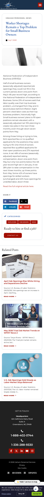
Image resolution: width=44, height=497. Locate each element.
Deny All (21, 494)
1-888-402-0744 (22, 435)
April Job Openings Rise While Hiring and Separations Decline (22, 282)
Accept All (37, 494)
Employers (12, 222)
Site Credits (22, 468)
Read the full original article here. (18, 186)
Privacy (22, 465)
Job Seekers (24, 222)
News (34, 222)
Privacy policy (6, 494)
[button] (40, 5)
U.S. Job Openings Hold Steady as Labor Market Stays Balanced (20, 381)
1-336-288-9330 (22, 444)
